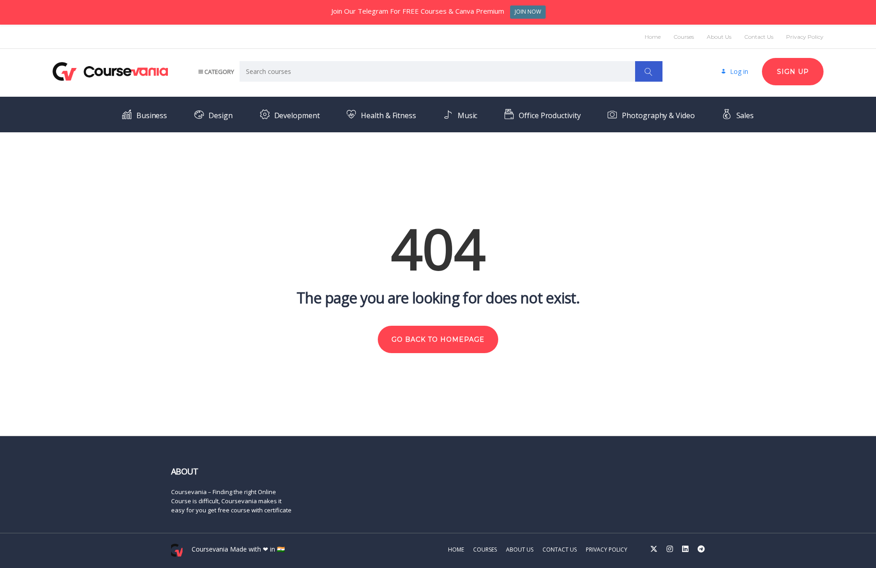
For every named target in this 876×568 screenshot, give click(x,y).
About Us (719, 36)
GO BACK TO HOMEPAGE (438, 339)
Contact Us (758, 36)
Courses (683, 36)
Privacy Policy (805, 36)
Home (653, 36)
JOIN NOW (528, 12)
